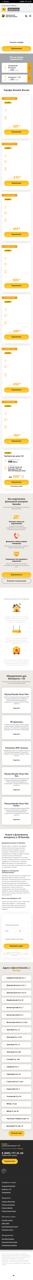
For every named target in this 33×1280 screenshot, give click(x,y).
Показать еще (16, 1133)
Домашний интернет (8, 1186)
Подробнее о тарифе (16, 135)
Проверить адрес (16, 946)
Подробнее (16, 708)
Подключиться (16, 575)
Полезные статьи (7, 1230)
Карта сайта (5, 1223)
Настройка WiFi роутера (9, 1242)
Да (4, 9)
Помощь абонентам (8, 1201)
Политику (8, 955)
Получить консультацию (16, 581)
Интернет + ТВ (6, 1189)
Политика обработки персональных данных (14, 1268)
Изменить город (13, 9)
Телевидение (6, 1192)
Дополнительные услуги (10, 1227)
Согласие (22, 952)
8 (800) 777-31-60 (25, 1)
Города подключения (9, 1211)
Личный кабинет (7, 1208)
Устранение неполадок (9, 1245)
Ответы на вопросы (8, 1205)
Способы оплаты (7, 1220)
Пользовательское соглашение (11, 1271)
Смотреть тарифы (16, 42)
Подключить (16, 132)
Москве (20, 1148)
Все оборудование (8, 1239)
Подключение (16, 48)
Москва (6, 1)
